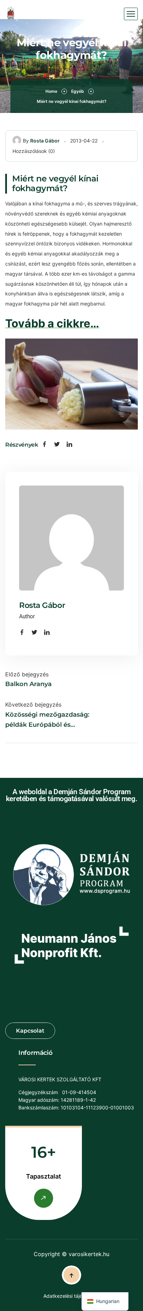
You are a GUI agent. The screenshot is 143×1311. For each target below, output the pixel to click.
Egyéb (77, 91)
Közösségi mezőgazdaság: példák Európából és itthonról (47, 720)
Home (51, 91)
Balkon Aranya (28, 684)
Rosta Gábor (45, 141)
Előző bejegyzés (27, 674)
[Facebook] (44, 444)
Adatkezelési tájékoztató (71, 1296)
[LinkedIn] (69, 444)
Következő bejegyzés (33, 704)
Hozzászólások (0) (33, 151)
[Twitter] (57, 444)
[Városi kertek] (11, 14)
